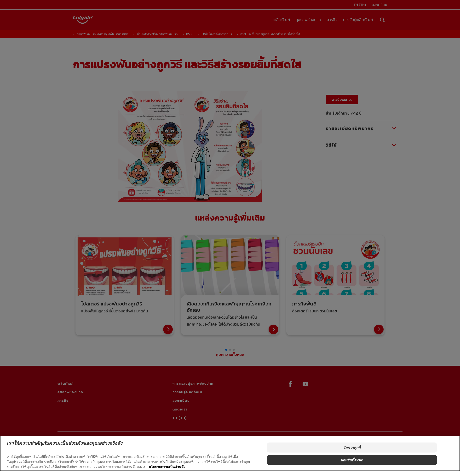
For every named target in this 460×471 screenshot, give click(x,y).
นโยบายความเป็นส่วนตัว (167, 466)
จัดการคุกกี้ (352, 447)
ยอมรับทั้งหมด (352, 460)
